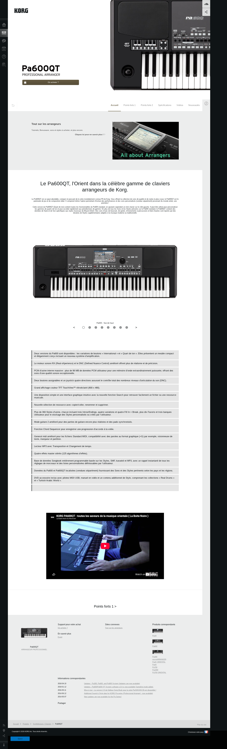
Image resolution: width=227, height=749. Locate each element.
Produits (4, 33)
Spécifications (164, 105)
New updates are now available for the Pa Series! (103, 697)
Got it (20, 739)
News (4, 725)
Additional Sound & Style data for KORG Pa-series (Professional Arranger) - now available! (118, 693)
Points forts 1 (129, 105)
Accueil (4, 25)
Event (208, 162)
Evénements (4, 49)
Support (4, 57)
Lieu (4, 730)
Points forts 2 (147, 105)
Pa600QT (58, 724)
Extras (4, 41)
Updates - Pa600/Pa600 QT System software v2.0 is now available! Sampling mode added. (118, 687)
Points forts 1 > (105, 606)
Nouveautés (194, 105)
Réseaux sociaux (4, 735)
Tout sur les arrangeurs (114, 628)
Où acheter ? (4, 65)
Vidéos (180, 105)
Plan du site (201, 725)
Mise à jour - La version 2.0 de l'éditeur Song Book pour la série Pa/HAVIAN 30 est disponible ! (120, 690)
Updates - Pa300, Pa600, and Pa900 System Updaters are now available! (112, 684)
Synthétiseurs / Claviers (42, 724)
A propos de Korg (4, 745)
